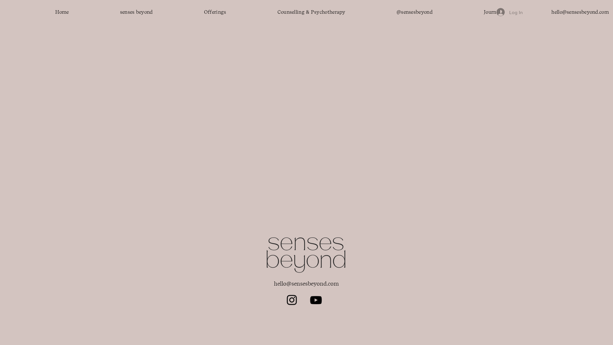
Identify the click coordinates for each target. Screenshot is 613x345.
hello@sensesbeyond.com (306, 283)
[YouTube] (316, 300)
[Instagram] (292, 300)
